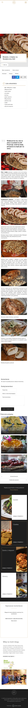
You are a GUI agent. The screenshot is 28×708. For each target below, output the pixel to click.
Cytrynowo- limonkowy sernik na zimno (13, 448)
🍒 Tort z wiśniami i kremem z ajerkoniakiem (12, 467)
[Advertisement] (14, 19)
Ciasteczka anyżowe (14, 480)
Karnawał (4, 73)
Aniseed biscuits (14, 476)
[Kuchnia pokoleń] (14, 2)
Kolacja (10, 73)
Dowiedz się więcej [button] (8, 656)
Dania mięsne (16, 70)
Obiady (16, 73)
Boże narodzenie (6, 70)
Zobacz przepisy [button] (18, 516)
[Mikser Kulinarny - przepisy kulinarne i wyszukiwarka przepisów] (9, 664)
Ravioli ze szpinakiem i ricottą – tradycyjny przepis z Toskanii (13, 429)
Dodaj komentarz (7, 409)
